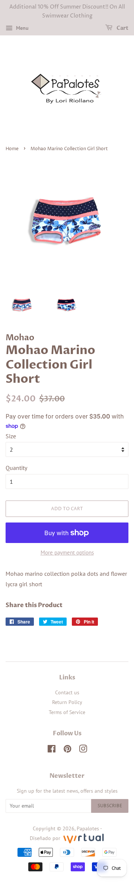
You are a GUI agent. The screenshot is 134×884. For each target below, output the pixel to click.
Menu (22, 28)
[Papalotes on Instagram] (83, 750)
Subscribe (110, 806)
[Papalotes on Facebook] (51, 750)
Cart (121, 28)
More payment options (67, 552)
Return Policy (67, 702)
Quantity (16, 467)
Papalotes (88, 828)
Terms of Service (67, 712)
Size (11, 436)
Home (12, 149)
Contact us (67, 692)
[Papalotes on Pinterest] (67, 750)
